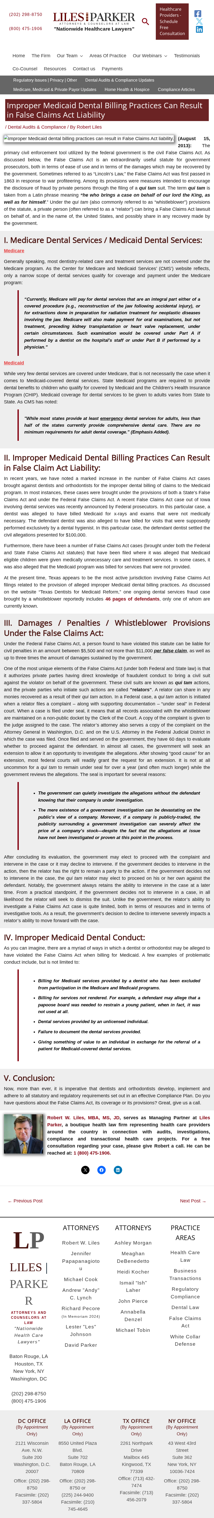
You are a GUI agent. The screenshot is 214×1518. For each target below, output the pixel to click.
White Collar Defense (185, 1340)
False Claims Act (185, 1322)
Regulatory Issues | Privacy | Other (45, 80)
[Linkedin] (199, 29)
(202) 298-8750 (25, 14)
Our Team (67, 55)
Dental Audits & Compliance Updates (119, 80)
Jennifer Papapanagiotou (81, 1261)
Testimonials (187, 55)
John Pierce (133, 1301)
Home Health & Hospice (127, 89)
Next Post (193, 1200)
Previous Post (25, 1200)
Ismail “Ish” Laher (133, 1286)
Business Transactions (185, 1274)
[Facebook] (198, 14)
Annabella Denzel (133, 1315)
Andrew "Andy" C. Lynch (81, 1293)
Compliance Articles (176, 89)
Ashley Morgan (133, 1243)
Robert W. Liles (81, 1243)
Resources (55, 68)
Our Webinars (147, 55)
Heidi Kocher (133, 1272)
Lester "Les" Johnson (81, 1330)
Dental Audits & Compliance (37, 127)
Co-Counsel (25, 68)
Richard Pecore (81, 1312)
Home (19, 55)
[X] (199, 21)
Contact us (84, 68)
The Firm (41, 55)
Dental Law (185, 1307)
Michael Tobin (133, 1330)
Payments (112, 68)
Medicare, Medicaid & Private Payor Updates (54, 89)
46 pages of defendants (132, 599)
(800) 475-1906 (25, 28)
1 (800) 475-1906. (92, 1153)
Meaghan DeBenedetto (133, 1257)
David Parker (81, 1345)
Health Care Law (185, 1256)
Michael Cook (81, 1279)
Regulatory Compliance (185, 1292)
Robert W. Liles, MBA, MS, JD (83, 1117)
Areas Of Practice (108, 55)
